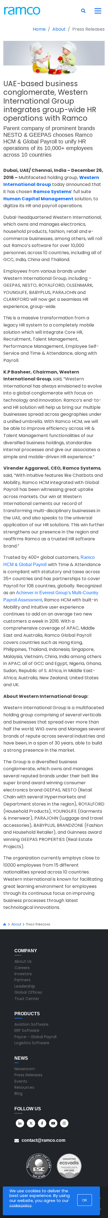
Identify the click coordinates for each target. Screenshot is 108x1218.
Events (20, 1081)
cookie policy (20, 1205)
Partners (22, 980)
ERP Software (26, 1030)
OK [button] (84, 1200)
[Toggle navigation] (98, 11)
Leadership (24, 986)
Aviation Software (31, 1024)
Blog (18, 1093)
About (59, 29)
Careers (22, 967)
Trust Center (26, 998)
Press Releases (28, 1075)
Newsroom (24, 1069)
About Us (23, 961)
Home (39, 29)
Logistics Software (31, 1043)
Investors (23, 974)
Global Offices (28, 992)
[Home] (4, 924)
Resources (24, 1087)
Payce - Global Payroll (35, 1037)
